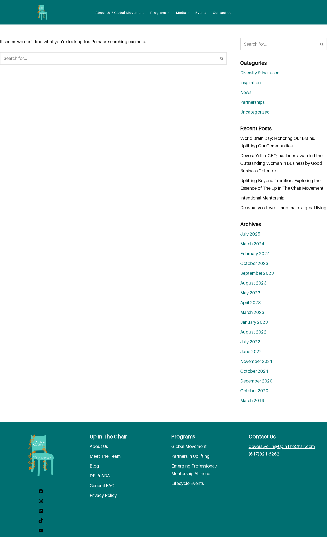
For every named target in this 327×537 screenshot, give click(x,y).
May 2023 (250, 292)
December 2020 (256, 381)
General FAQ (102, 485)
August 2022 (253, 332)
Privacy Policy (103, 495)
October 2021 (254, 371)
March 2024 (252, 243)
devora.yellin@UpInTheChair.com (282, 446)
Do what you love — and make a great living (283, 207)
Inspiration (250, 82)
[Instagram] (41, 502)
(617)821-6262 (264, 454)
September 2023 (257, 273)
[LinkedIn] (41, 512)
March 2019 (252, 400)
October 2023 (254, 263)
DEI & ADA (100, 475)
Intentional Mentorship (262, 198)
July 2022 (250, 341)
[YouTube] (41, 531)
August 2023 (253, 283)
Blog (94, 466)
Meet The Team (105, 456)
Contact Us (222, 12)
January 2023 (254, 322)
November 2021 (256, 361)
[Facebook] (41, 492)
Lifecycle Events (187, 483)
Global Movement (189, 446)
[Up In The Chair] (42, 12)
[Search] (222, 58)
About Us (99, 446)
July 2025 (250, 234)
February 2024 (255, 253)
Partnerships (252, 102)
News (245, 92)
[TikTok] (41, 521)
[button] (169, 12)
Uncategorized (255, 112)
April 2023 (250, 302)
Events (201, 12)
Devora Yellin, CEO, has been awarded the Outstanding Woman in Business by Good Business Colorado (281, 163)
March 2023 (252, 312)
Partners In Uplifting (190, 456)
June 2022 (251, 351)
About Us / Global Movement (119, 12)
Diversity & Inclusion (259, 72)
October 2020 (254, 390)
